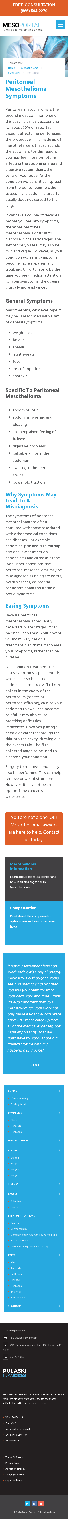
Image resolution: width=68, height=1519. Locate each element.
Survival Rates (18, 1140)
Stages (12, 1150)
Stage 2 (15, 1163)
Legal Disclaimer (14, 1480)
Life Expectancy (19, 1098)
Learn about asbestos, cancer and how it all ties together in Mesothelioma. (33, 875)
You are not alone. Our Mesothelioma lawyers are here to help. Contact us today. (34, 829)
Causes (12, 1194)
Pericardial (16, 1126)
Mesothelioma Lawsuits (18, 1429)
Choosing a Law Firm (16, 1435)
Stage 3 (15, 1169)
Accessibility (12, 1441)
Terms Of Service (14, 1457)
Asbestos (16, 1201)
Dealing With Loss (20, 1104)
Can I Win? (11, 1423)
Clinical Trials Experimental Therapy (29, 1246)
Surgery (15, 1223)
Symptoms (15, 1113)
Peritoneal (16, 1132)
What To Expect (14, 1417)
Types (12, 1255)
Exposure (16, 1207)
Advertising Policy (15, 1469)
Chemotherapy (19, 1229)
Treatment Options (21, 1216)
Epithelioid (17, 1274)
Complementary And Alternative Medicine (34, 1235)
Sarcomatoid (18, 1297)
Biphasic (15, 1280)
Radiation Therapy (21, 1240)
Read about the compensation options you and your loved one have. (32, 917)
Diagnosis (14, 1306)
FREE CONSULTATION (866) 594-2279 (34, 8)
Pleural (14, 1120)
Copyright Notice (14, 1475)
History (13, 1184)
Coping (12, 1091)
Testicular (16, 1292)
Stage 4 (15, 1175)
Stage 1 (15, 1158)
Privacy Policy (12, 1463)
